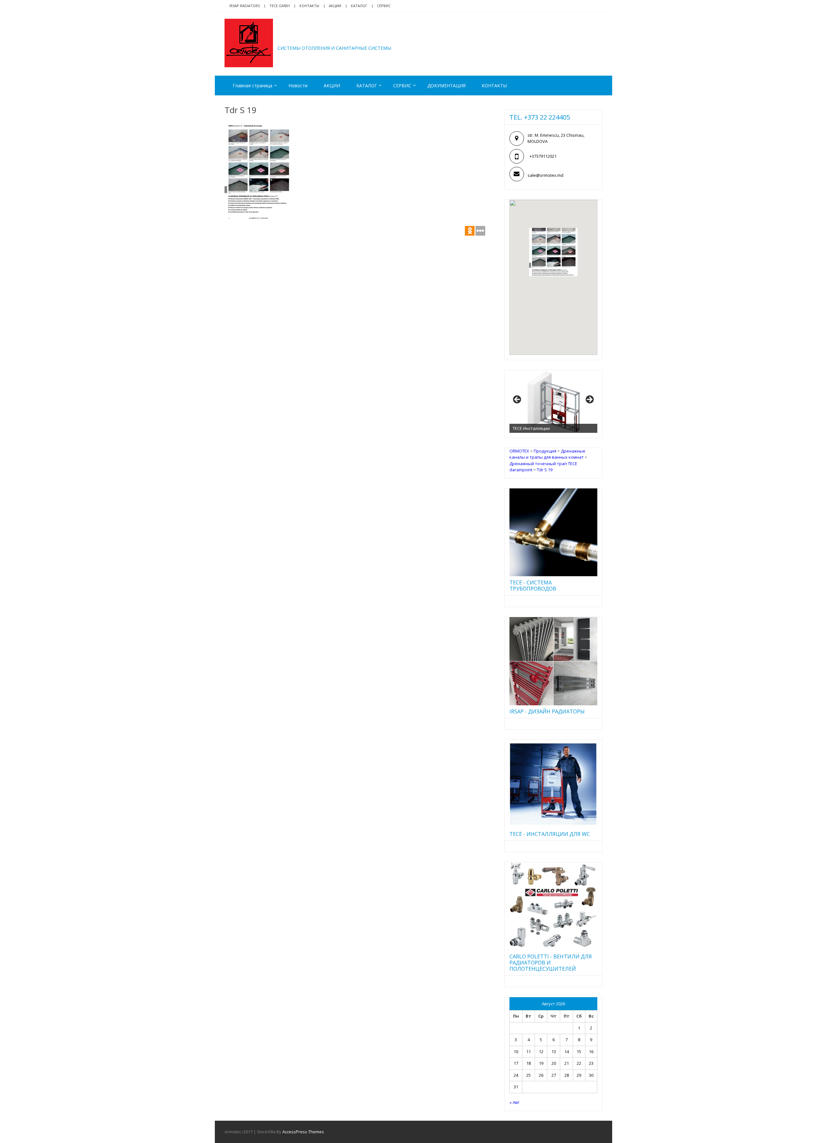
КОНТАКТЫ (494, 85)
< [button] (517, 400)
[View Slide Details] (553, 401)
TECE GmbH (279, 5)
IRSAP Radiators (244, 5)
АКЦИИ (335, 5)
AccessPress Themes (303, 1132)
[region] (553, 401)
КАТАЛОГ (359, 5)
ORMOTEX (305, 38)
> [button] (589, 400)
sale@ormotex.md (545, 175)
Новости (298, 85)
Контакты (309, 5)
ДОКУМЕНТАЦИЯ (446, 85)
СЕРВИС (402, 85)
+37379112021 (543, 156)
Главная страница (252, 85)
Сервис (384, 5)
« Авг (514, 1102)
